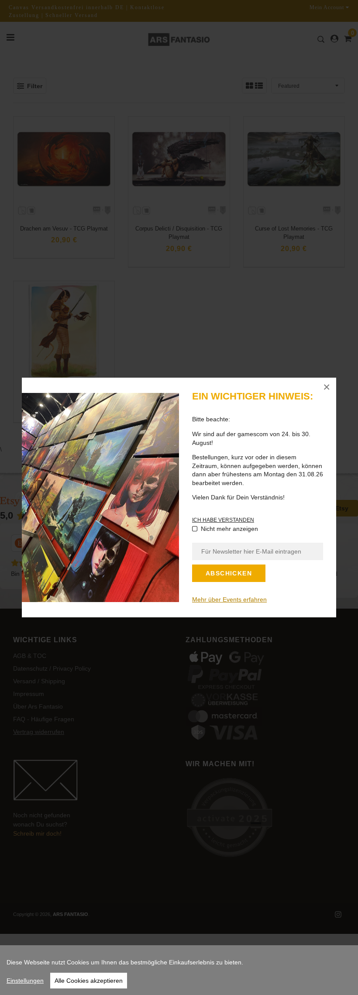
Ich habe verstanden (223, 520)
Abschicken (229, 573)
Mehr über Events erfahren (229, 599)
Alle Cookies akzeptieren (89, 980)
